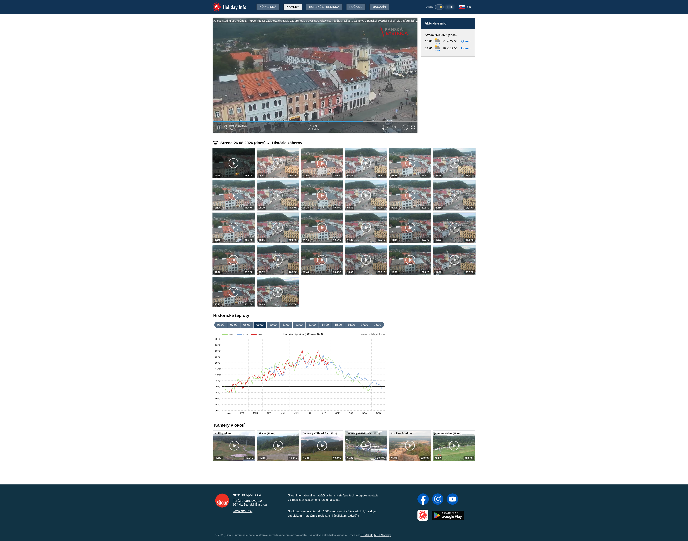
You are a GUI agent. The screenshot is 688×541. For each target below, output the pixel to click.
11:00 (286, 324)
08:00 (246, 324)
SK (469, 7)
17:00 (364, 324)
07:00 (233, 324)
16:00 (351, 324)
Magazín (379, 6)
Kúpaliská (267, 6)
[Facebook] (423, 499)
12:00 (299, 324)
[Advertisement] (448, 95)
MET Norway (382, 535)
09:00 (260, 324)
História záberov (287, 143)
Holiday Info (225, 4)
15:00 (338, 324)
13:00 (312, 324)
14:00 (325, 324)
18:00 (377, 324)
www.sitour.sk (242, 511)
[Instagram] (437, 499)
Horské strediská (324, 6)
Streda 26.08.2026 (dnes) (243, 143)
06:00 (220, 324)
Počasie (355, 6)
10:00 (273, 324)
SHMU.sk (366, 535)
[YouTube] (452, 499)
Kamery (292, 6)
